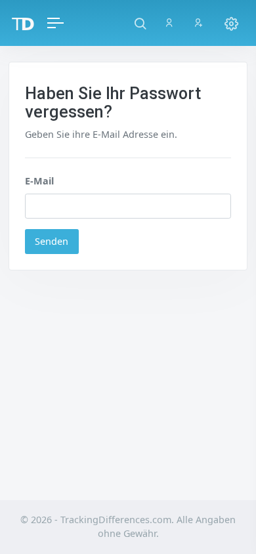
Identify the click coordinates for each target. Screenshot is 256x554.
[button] (140, 23)
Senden (51, 241)
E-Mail (39, 181)
